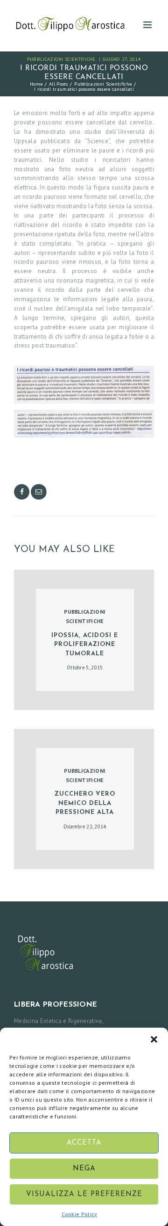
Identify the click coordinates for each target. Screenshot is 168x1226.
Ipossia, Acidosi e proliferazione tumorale (84, 644)
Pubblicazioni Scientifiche (61, 59)
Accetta (84, 1142)
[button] (154, 1039)
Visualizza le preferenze (84, 1194)
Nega (84, 1168)
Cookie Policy (80, 1214)
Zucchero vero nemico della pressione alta (85, 803)
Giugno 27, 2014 (122, 59)
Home (36, 83)
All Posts (58, 83)
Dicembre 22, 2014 (84, 826)
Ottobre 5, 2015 (85, 667)
